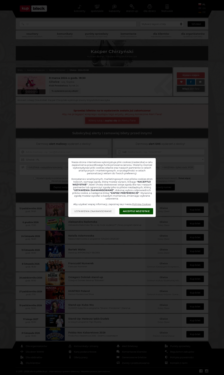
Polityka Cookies (141, 204)
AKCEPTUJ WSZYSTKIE (136, 211)
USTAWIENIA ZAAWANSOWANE (93, 211)
